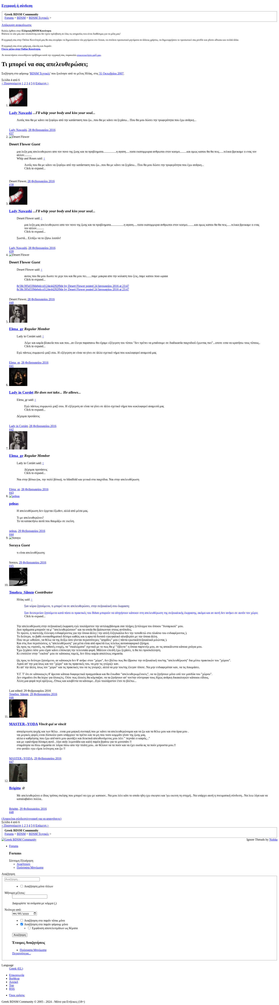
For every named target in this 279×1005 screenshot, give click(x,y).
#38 (11, 184)
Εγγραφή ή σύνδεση (17, 6)
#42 (11, 429)
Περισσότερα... (21, 953)
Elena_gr (16, 329)
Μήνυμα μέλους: (15, 892)
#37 (11, 133)
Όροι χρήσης (17, 995)
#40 (11, 302)
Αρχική (13, 982)
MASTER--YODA (23, 724)
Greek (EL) (16, 968)
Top (11, 985)
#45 (11, 565)
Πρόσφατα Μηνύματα (30, 867)
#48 (11, 812)
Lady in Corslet (21, 392)
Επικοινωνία (16, 975)
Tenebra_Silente (21, 592)
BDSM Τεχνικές (40, 73)
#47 (11, 761)
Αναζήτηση (23, 864)
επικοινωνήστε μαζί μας (89, 55)
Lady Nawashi (20, 113)
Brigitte (15, 788)
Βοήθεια (14, 978)
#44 (11, 534)
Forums (13, 846)
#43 (11, 492)
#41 (11, 366)
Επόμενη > (42, 83)
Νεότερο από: (13, 909)
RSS (12, 988)
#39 (11, 251)
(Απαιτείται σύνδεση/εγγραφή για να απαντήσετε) (31, 818)
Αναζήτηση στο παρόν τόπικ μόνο (44, 920)
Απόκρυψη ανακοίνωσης (17, 25)
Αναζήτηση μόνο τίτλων (38, 886)
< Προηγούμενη (11, 83)
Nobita (273, 839)
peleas (13, 504)
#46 (11, 697)
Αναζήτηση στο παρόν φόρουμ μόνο (46, 924)
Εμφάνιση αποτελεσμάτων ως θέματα (54, 928)
